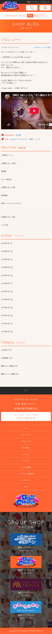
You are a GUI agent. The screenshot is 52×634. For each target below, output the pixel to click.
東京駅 (3, 171)
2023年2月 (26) (7, 331)
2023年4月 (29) (7, 315)
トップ (26, 428)
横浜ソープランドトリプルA (26, 594)
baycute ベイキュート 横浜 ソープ (25, 139)
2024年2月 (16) (7, 251)
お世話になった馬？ (9, 163)
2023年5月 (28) (7, 307)
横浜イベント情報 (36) (10, 374)
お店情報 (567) (7, 358)
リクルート (26, 480)
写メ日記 (26, 448)
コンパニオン (26, 435)
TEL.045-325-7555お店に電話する (26, 416)
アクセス (26, 461)
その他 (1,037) (6, 350)
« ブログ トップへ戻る (42, 47)
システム (26, 454)
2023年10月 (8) (7, 267)
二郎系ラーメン (7, 155)
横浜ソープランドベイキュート (26, 571)
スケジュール (26, 441)
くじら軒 (4, 225)
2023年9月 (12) (7, 275)
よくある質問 (26, 467)
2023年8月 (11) (6, 283)
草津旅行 (4, 195)
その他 (18, 135)
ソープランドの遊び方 (26, 474)
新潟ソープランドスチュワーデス (26, 616)
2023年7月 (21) (7, 291)
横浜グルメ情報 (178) (9, 366)
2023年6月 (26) (7, 299)
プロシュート (11, 40)
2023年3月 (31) (7, 323)
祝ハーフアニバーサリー (11, 203)
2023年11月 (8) (6, 259)
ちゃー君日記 (6, 179)
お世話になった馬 (8, 187)
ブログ (26, 487)
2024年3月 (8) (6, 243)
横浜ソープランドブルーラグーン (26, 549)
